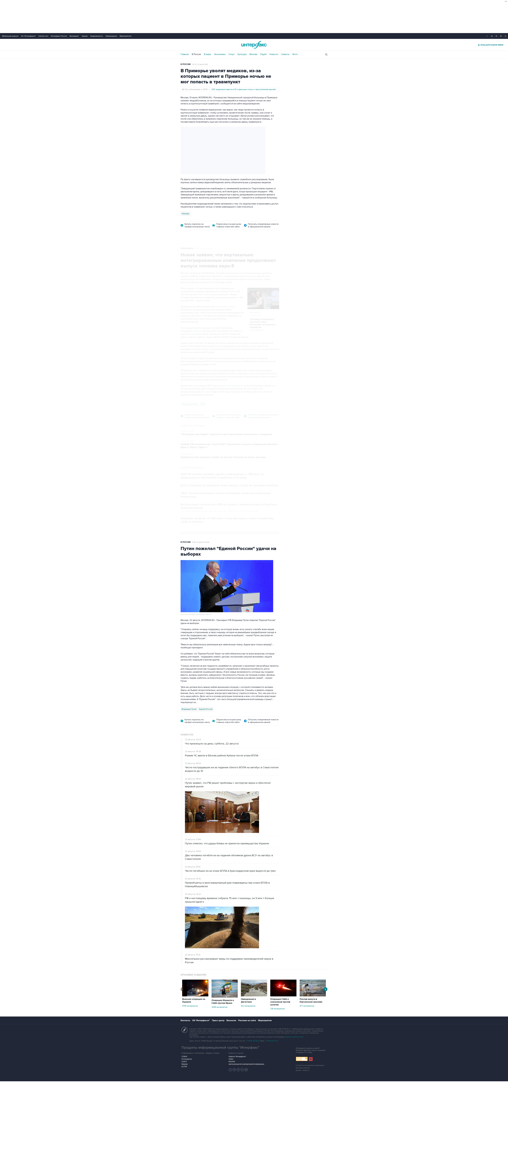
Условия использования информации (310, 1065)
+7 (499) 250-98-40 (253, 1041)
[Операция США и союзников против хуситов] (283, 996)
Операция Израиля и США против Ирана (223, 1001)
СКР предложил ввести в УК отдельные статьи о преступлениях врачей (243, 89)
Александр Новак (190, 404)
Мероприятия (125, 36)
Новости (273, 54)
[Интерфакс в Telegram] (234, 1069)
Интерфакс (254, 45)
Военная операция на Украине (193, 1000)
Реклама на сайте (247, 1020)
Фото (295, 54)
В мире (207, 54)
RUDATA (232, 1062)
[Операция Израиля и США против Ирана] (225, 997)
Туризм (84, 36)
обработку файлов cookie (294, 1037)
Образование (111, 36)
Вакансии (231, 1020)
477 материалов (307, 1006)
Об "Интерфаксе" (28, 36)
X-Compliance (187, 1059)
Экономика (220, 54)
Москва (253, 54)
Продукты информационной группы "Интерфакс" (220, 1047)
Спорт (231, 54)
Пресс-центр (218, 1020)
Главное (185, 54)
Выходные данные (303, 1068)
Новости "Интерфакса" (237, 1057)
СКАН (231, 1059)
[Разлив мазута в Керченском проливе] (313, 996)
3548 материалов (219, 1007)
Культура (242, 54)
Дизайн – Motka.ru (302, 1070)
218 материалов (277, 1009)
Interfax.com (43, 36)
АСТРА (184, 1067)
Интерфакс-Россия (59, 36)
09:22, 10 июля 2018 (200, 64)
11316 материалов (190, 1006)
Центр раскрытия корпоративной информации (246, 1064)
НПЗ (202, 404)
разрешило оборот (226, 306)
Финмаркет (74, 36)
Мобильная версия (10, 36)
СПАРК (184, 1057)
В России (196, 54)
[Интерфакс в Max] (246, 1069)
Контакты (185, 1020)
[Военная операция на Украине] (195, 996)
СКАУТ (184, 1062)
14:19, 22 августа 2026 (200, 542)
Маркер (185, 1064)
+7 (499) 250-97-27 (271, 1041)
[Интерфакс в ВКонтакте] (238, 1069)
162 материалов (248, 1006)
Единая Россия (205, 709)
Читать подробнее (263, 324)
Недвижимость (96, 36)
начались (197, 331)
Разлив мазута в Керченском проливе (311, 1000)
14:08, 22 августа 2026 (203, 248)
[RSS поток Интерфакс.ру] (242, 1069)
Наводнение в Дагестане (248, 1000)
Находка (185, 213)
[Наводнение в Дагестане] (254, 996)
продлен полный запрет (230, 385)
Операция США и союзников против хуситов (280, 1002)
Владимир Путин (189, 709)
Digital (263, 54)
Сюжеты (285, 54)
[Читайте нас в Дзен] (230, 1069)
